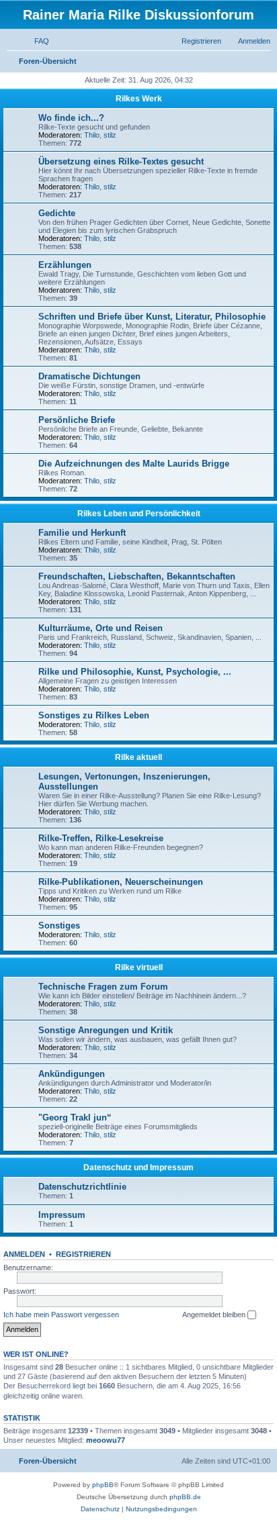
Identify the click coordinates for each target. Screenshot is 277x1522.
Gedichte (56, 213)
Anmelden (24, 1254)
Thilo (92, 135)
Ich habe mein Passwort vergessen (61, 1315)
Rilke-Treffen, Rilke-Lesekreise (100, 838)
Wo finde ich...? (71, 118)
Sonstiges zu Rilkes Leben (93, 715)
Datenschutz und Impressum (138, 1167)
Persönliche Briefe (76, 420)
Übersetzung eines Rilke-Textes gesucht (121, 161)
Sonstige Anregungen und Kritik (105, 1030)
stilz (110, 135)
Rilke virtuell (139, 967)
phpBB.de (185, 1497)
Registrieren (83, 1254)
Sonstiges (59, 925)
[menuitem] (35, 41)
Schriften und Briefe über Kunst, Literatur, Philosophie (152, 317)
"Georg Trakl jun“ (75, 1117)
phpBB (103, 1484)
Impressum (61, 1215)
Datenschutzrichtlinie (82, 1187)
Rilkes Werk (139, 98)
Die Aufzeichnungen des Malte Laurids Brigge (133, 464)
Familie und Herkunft (82, 533)
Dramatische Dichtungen (89, 376)
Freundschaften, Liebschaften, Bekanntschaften (136, 576)
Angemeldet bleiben (214, 1315)
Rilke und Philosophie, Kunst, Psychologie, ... (134, 672)
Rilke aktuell (138, 757)
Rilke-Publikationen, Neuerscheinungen (120, 882)
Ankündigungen (71, 1074)
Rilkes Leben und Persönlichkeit (138, 513)
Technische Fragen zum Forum (103, 987)
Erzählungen (64, 265)
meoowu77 (105, 1440)
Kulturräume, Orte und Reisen (100, 628)
